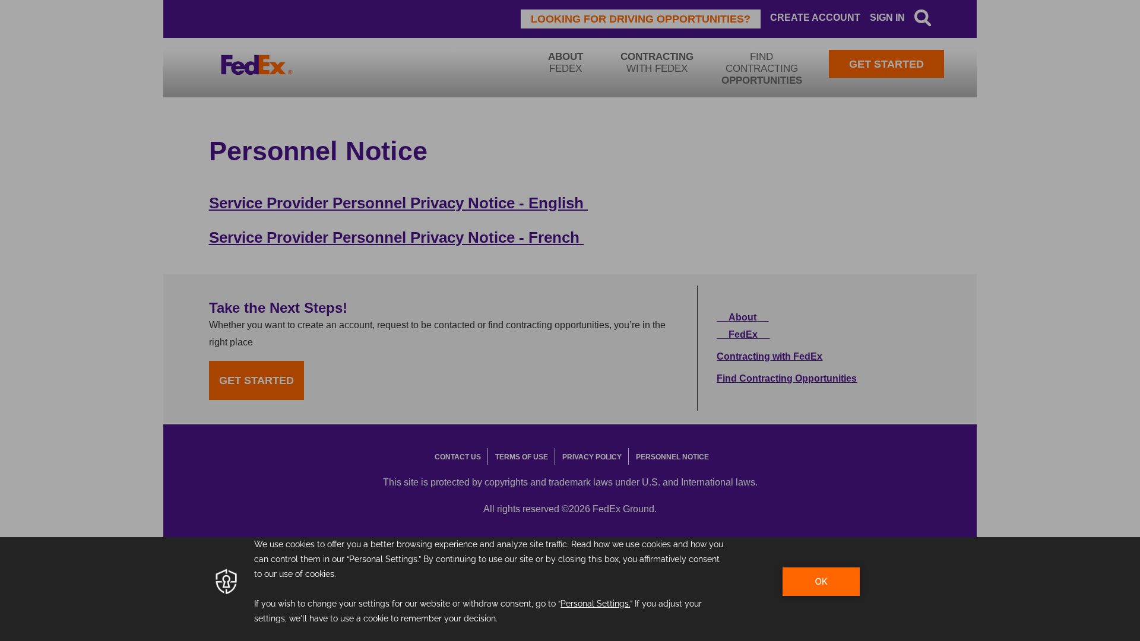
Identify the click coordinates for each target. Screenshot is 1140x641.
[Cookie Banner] (570, 589)
